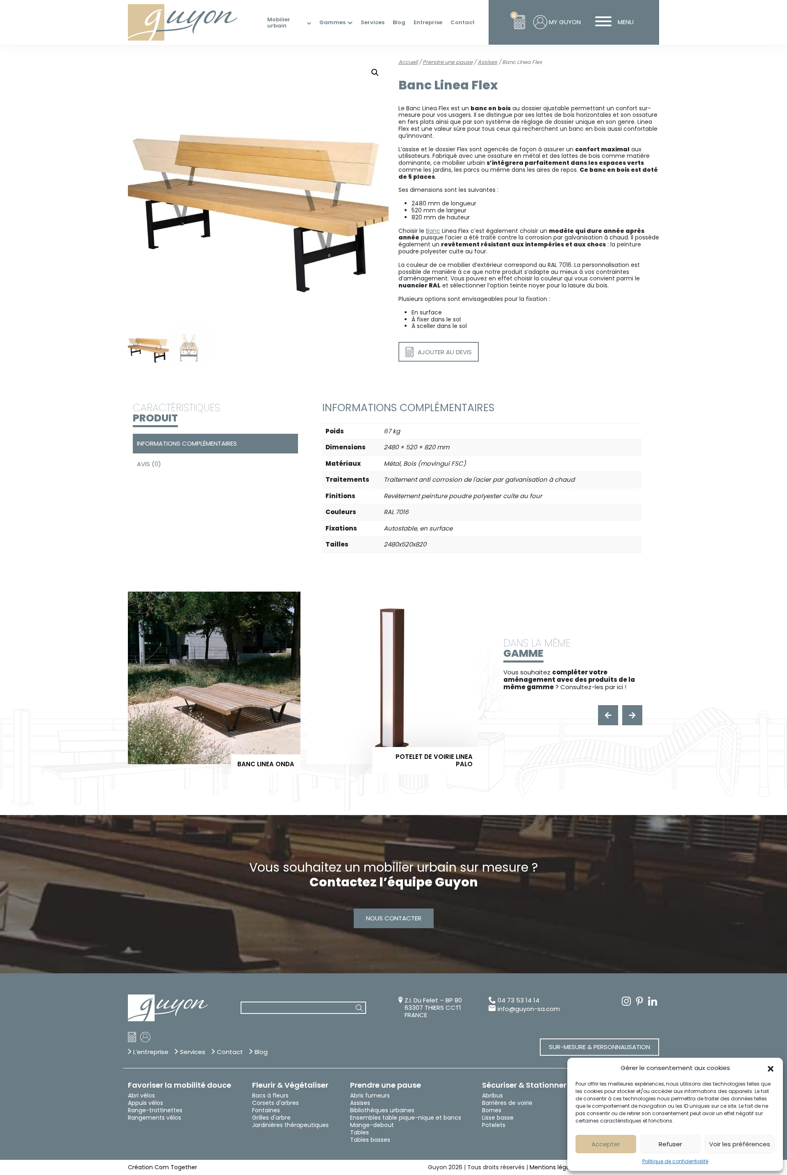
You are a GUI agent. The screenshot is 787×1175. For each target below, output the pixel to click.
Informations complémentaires (187, 443)
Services (372, 22)
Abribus (492, 1095)
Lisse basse (498, 1118)
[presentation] (608, 715)
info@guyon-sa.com (529, 1009)
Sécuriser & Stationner (524, 1085)
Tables (359, 1132)
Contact (462, 22)
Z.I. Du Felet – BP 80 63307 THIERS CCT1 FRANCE (433, 1008)
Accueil (408, 62)
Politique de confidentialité (675, 1161)
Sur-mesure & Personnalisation (599, 1047)
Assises (487, 62)
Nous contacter (393, 918)
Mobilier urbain (278, 22)
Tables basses (370, 1140)
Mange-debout (372, 1125)
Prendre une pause (448, 62)
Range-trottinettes (155, 1110)
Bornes (491, 1110)
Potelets (493, 1125)
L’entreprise (150, 1052)
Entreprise (428, 22)
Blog (399, 22)
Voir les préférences (739, 1144)
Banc (433, 231)
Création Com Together (162, 1167)
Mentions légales (554, 1167)
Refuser (670, 1144)
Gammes (332, 22)
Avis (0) (149, 464)
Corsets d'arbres (275, 1103)
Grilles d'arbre (271, 1118)
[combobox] (303, 1008)
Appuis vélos (145, 1103)
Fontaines (266, 1110)
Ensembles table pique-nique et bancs (405, 1118)
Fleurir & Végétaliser (290, 1085)
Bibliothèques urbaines (382, 1110)
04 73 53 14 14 (518, 1000)
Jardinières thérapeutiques (290, 1125)
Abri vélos (141, 1095)
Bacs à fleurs (270, 1095)
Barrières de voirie (507, 1103)
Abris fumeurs (370, 1095)
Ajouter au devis (445, 352)
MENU (626, 22)
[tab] (214, 443)
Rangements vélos (154, 1118)
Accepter (605, 1144)
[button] (771, 1068)
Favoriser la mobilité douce (179, 1085)
